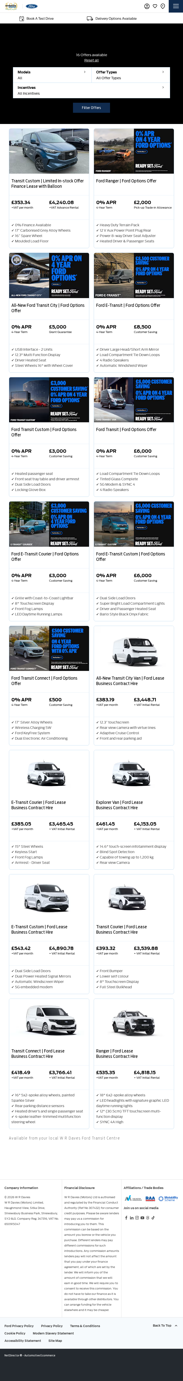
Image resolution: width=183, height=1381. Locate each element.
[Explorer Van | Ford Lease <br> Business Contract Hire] (134, 772)
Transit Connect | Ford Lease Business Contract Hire (37, 1053)
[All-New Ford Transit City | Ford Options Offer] (49, 275)
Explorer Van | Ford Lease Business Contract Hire (119, 805)
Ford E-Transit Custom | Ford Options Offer (130, 556)
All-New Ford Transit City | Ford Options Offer (48, 308)
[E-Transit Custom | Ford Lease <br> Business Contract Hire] (49, 896)
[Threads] (147, 1218)
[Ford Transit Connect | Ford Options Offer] (49, 648)
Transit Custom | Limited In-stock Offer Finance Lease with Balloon (47, 183)
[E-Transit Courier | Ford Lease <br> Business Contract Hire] (49, 772)
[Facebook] (126, 1218)
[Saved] (155, 6)
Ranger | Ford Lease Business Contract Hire (117, 1053)
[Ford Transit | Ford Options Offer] (134, 399)
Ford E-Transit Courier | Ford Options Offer (45, 556)
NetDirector (12, 1355)
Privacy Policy (52, 1326)
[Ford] (31, 6)
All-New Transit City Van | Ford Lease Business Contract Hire (130, 680)
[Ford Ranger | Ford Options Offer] (134, 151)
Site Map (55, 1341)
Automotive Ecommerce (39, 1355)
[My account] (147, 6)
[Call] (162, 6)
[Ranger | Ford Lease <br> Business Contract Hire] (134, 1021)
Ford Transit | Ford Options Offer (126, 429)
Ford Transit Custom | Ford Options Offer (44, 432)
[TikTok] (153, 1218)
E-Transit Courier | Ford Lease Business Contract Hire (38, 805)
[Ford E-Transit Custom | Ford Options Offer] (134, 524)
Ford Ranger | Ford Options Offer (126, 181)
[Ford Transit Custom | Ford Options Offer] (49, 399)
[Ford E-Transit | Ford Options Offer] (134, 275)
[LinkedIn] (131, 1218)
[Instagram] (137, 1218)
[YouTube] (142, 1218)
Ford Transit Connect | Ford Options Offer (44, 680)
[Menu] (176, 6)
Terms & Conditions (85, 1326)
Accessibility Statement (22, 1341)
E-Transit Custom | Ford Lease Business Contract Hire (39, 929)
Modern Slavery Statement (53, 1333)
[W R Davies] (11, 6)
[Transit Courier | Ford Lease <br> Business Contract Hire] (134, 896)
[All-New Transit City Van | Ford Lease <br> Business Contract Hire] (134, 648)
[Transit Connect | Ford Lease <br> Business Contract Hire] (49, 1021)
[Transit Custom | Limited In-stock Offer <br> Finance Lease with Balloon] (49, 151)
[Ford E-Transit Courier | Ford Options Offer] (49, 524)
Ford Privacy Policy (19, 1326)
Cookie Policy (14, 1333)
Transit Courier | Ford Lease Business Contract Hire (121, 929)
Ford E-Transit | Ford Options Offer (128, 305)
